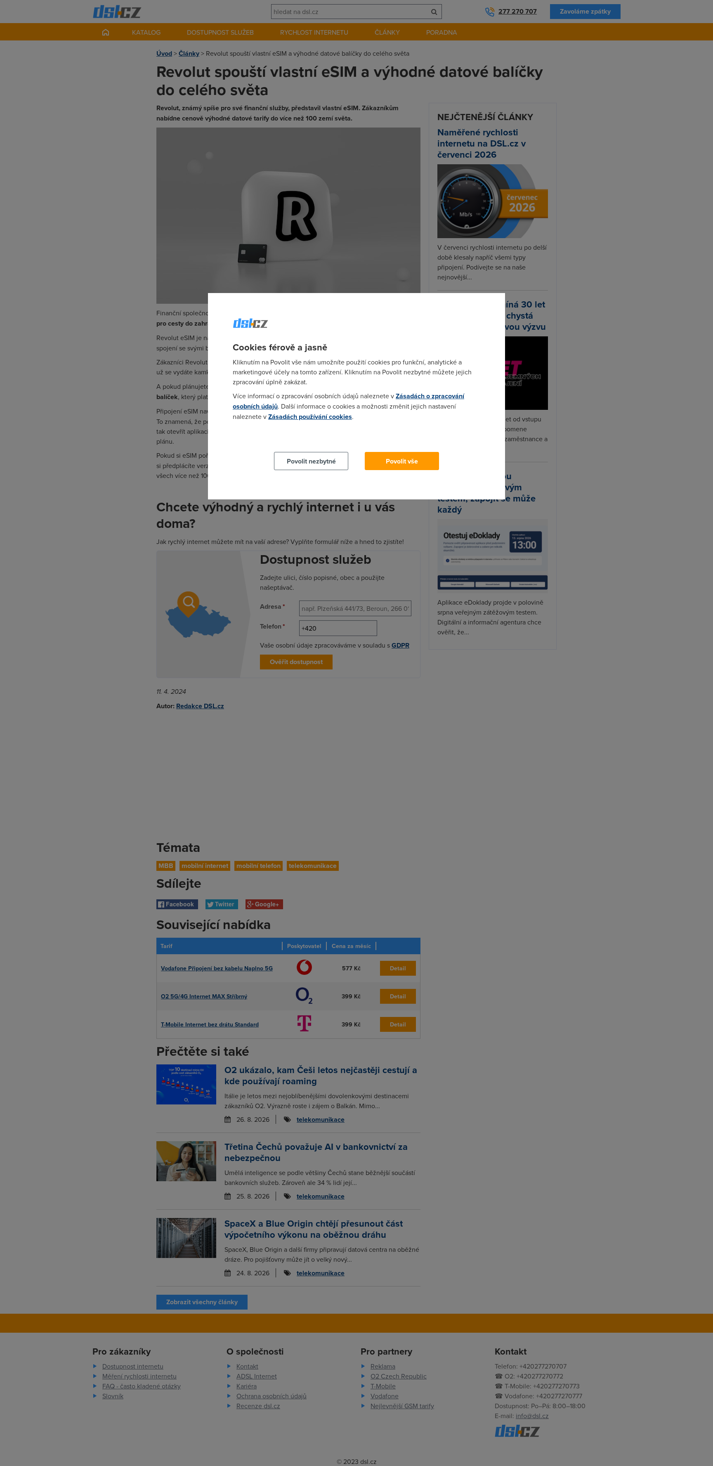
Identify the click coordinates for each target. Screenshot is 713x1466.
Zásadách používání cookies (310, 416)
